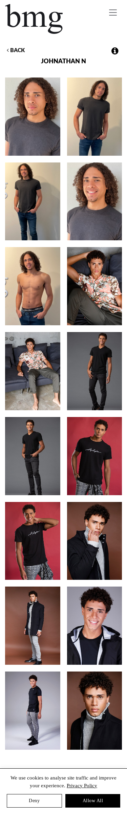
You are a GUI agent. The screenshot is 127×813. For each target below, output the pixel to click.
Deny (34, 800)
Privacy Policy (82, 785)
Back (17, 50)
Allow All (93, 800)
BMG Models (34, 19)
